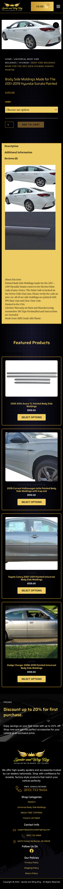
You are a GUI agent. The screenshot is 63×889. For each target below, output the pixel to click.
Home (8, 59)
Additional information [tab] (18, 152)
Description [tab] (11, 146)
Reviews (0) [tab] (11, 158)
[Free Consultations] (19, 789)
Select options (32, 417)
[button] (58, 6)
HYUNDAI (24, 62)
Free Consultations (35, 786)
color (8, 102)
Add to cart (31, 124)
